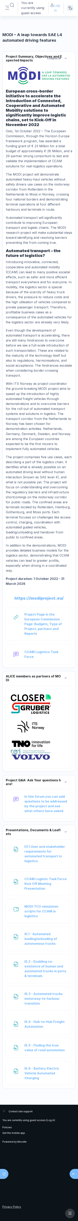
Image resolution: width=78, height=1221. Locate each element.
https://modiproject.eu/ (39, 598)
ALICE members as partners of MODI (33, 678)
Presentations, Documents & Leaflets (33, 832)
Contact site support (21, 1111)
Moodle (22, 1141)
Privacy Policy (11, 1206)
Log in (57, 7)
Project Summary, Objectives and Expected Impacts (34, 58)
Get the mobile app (13, 1132)
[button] (12, 5)
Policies (7, 1127)
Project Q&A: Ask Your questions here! (33, 782)
